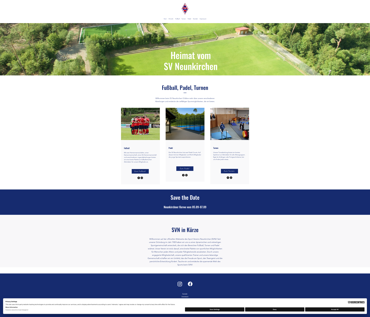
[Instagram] (142, 178)
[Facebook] (138, 178)
